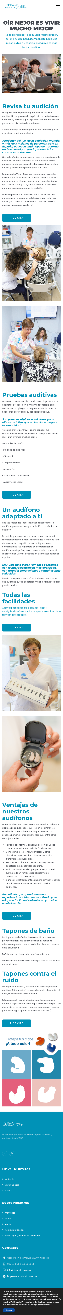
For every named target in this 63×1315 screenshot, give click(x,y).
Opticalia (9, 1179)
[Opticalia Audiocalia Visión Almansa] (17, 6)
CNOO (8, 1190)
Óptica (8, 1218)
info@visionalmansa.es (19, 1270)
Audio (8, 1224)
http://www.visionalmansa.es (22, 1276)
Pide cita (16, 217)
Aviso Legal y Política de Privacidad (22, 1235)
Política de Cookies (14, 1229)
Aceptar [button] (9, 1310)
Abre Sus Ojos (12, 1184)
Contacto (10, 1212)
